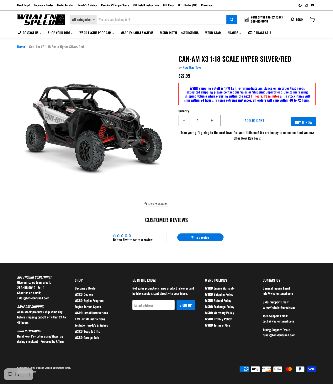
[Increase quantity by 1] (211, 120)
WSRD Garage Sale (87, 337)
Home (21, 47)
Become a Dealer (43, 5)
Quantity (183, 111)
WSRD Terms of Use (217, 325)
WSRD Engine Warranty (220, 288)
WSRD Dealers (84, 294)
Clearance (207, 5)
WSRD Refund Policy (218, 300)
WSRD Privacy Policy (218, 319)
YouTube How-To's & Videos (91, 325)
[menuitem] (29, 32)
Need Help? (23, 5)
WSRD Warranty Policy (219, 312)
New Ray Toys (192, 67)
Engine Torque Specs (88, 306)
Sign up (186, 305)
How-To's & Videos (87, 5)
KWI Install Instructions (146, 5)
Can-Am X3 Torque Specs (115, 5)
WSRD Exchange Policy (219, 306)
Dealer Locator (65, 5)
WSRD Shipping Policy (219, 294)
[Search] (231, 19)
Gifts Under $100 (187, 5)
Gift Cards (168, 5)
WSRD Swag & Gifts (87, 331)
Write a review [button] (200, 237)
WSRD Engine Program (89, 300)
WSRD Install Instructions (91, 312)
